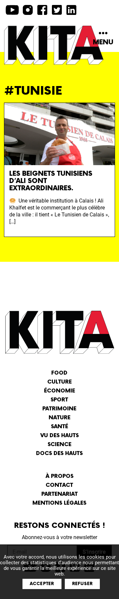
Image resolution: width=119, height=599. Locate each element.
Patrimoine (59, 409)
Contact (59, 485)
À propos (59, 476)
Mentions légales (59, 503)
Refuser (82, 583)
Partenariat (59, 494)
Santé (59, 427)
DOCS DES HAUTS (59, 453)
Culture (59, 382)
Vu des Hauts (59, 436)
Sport (59, 400)
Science (59, 444)
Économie (59, 391)
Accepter (42, 583)
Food (59, 373)
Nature (59, 418)
